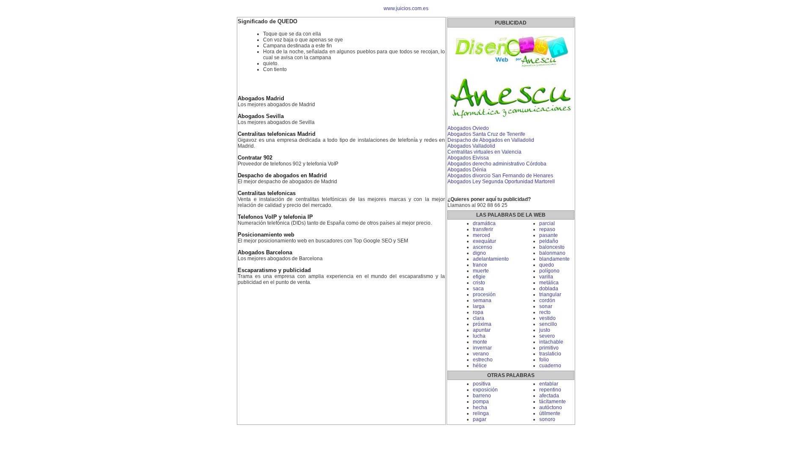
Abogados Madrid (261, 99)
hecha (480, 407)
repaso (547, 229)
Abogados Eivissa (468, 158)
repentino (550, 390)
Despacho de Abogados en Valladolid (490, 140)
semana (482, 300)
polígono (549, 271)
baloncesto (552, 247)
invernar (482, 348)
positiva (482, 384)
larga (479, 306)
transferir (483, 229)
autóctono (550, 407)
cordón (547, 300)
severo (547, 336)
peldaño (548, 241)
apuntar (482, 330)
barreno (482, 396)
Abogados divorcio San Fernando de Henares (500, 176)
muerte (481, 271)
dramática (484, 223)
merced (481, 235)
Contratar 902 (255, 158)
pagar (479, 419)
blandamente (554, 259)
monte (480, 342)
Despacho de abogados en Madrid (282, 176)
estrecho (483, 360)
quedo (546, 265)
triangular (550, 294)
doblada (548, 289)
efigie (479, 277)
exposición (485, 390)
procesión (484, 294)
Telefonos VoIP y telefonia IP (275, 217)
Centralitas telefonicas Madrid (276, 134)
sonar (545, 306)
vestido (547, 318)
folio (544, 360)
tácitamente (552, 402)
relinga (481, 413)
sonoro (547, 419)
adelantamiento (491, 259)
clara (478, 318)
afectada (549, 396)
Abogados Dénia (466, 170)
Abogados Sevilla (261, 116)
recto (545, 312)
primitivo (549, 348)
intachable (551, 342)
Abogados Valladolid (471, 146)
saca (478, 289)
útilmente (549, 413)
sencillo (548, 324)
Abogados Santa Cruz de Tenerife (486, 134)
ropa (478, 312)
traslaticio (550, 354)
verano (481, 354)
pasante (548, 235)
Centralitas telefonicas (267, 193)
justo (544, 330)
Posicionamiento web (266, 235)
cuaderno (550, 366)
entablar (548, 384)
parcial (547, 223)
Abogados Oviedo (468, 128)
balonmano (552, 253)
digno (479, 253)
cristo (479, 283)
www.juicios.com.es (406, 8)
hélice (480, 366)
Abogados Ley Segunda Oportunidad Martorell (501, 181)
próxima (482, 324)
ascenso (482, 247)
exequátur (484, 241)
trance (480, 265)
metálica (549, 283)
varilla (546, 277)
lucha (479, 336)
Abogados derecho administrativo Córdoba (496, 164)
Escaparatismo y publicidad (274, 270)
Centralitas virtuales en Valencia (484, 152)
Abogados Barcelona (265, 253)
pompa (481, 402)
